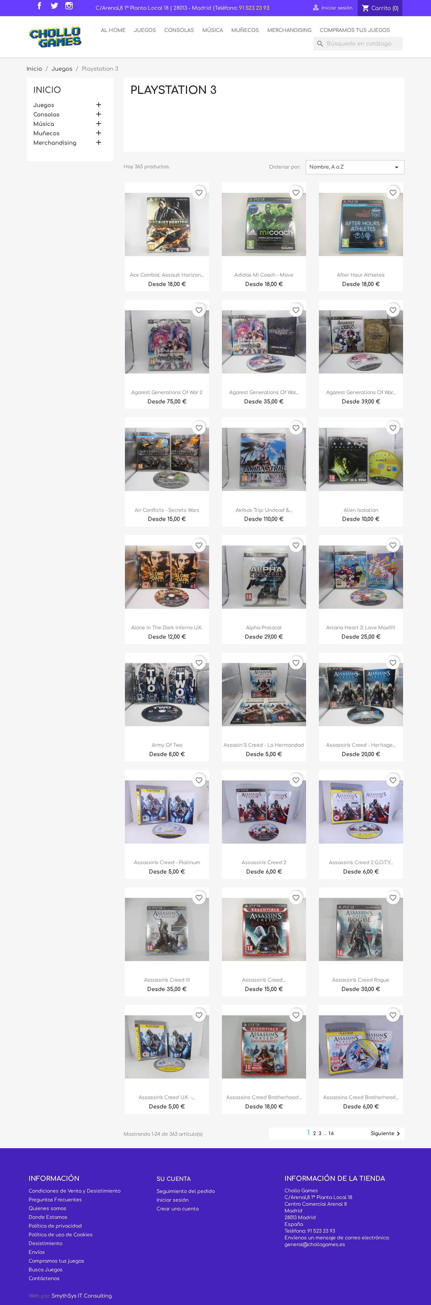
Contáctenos (44, 1278)
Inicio (47, 90)
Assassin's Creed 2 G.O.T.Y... (361, 862)
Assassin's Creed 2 (264, 862)
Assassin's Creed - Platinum (167, 862)
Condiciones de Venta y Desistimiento (75, 1191)
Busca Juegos (46, 1269)
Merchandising (289, 30)
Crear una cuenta (178, 1208)
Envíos (37, 1252)
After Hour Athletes (361, 275)
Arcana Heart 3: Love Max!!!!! (360, 627)
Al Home (113, 30)
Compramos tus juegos (56, 1261)
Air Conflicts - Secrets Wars (167, 510)
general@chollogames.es (315, 1244)
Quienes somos (47, 1208)
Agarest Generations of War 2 (166, 392)
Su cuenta (174, 1179)
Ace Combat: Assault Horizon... (167, 275)
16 (331, 1133)
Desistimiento (45, 1243)
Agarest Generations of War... (264, 392)
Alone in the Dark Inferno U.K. (166, 627)
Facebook (41, 7)
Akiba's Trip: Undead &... (264, 510)
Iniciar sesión (173, 1200)
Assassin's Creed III (167, 980)
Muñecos (245, 30)
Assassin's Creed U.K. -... (167, 1097)
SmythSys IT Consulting (82, 1296)
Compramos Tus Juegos (355, 30)
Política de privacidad (55, 1226)
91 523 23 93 (254, 8)
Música (212, 30)
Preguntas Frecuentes (55, 1199)
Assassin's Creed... (264, 980)
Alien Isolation (361, 510)
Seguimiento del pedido (186, 1191)
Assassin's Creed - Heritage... (361, 745)
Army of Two (167, 745)
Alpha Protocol (263, 627)
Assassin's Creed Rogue (360, 980)
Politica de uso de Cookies (61, 1234)
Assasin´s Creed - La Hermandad (264, 745)
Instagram (70, 7)
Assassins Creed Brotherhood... (264, 1097)
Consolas (179, 30)
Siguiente (386, 1134)
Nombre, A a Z (355, 167)
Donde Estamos (48, 1217)
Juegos (145, 30)
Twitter (56, 7)
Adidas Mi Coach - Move (263, 275)
